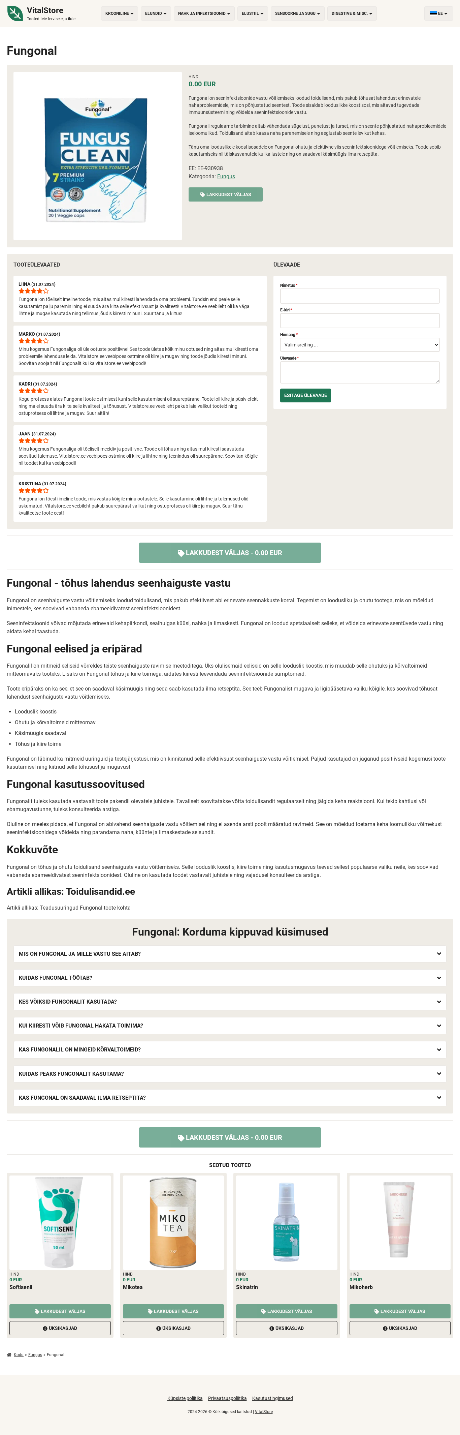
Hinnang (289, 334)
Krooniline (117, 13)
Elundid (153, 13)
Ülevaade (289, 358)
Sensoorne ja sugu (295, 13)
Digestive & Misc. (350, 13)
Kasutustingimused (272, 1398)
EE (440, 13)
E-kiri (286, 310)
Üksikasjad (63, 1328)
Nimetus (288, 285)
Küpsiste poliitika (185, 1398)
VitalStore (264, 1411)
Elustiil (250, 13)
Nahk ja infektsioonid (202, 13)
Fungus (226, 176)
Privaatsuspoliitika (227, 1398)
